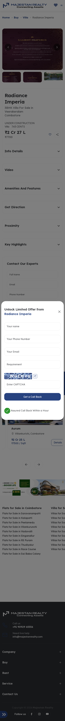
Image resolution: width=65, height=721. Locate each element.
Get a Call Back (32, 396)
